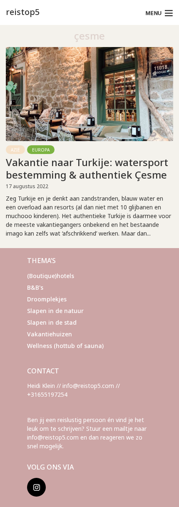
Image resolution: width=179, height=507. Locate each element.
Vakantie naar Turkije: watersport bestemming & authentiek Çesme (87, 168)
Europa (41, 150)
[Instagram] (36, 487)
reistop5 (23, 11)
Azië (15, 150)
